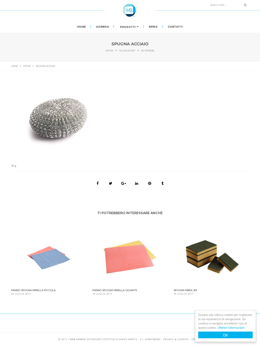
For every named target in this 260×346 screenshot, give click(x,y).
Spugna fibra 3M (185, 290)
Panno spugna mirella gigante (114, 290)
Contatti (175, 26)
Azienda (102, 26)
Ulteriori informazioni (230, 327)
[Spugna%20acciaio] (97, 183)
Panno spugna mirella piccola (33, 290)
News (153, 26)
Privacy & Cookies (175, 339)
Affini (109, 50)
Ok (225, 334)
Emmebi (149, 50)
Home (81, 26)
